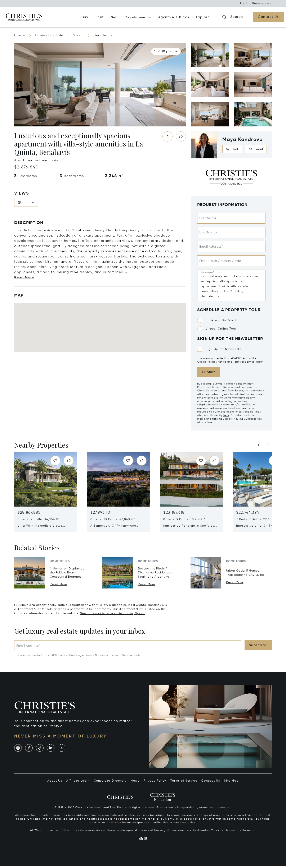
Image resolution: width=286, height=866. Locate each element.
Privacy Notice (217, 362)
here (226, 415)
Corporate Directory (110, 780)
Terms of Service (244, 362)
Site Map (231, 780)
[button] (165, 51)
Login (244, 3)
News (135, 780)
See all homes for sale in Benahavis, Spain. (112, 613)
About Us (54, 780)
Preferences (261, 3)
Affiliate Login (78, 780)
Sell (114, 17)
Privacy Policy (154, 780)
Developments (138, 17)
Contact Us (210, 780)
